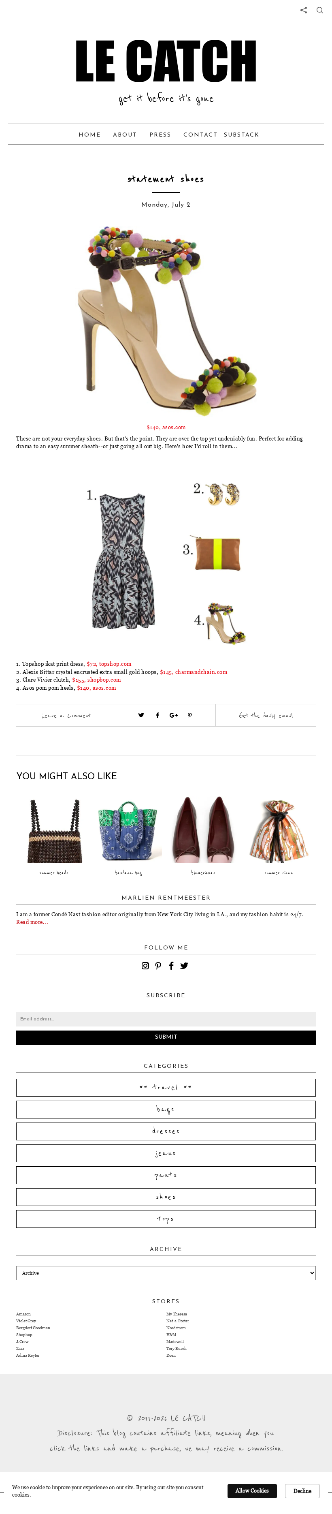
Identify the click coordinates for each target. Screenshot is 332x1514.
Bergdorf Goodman (33, 1327)
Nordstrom (176, 1327)
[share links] (304, 10)
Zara (20, 1348)
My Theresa (176, 1314)
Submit (166, 1037)
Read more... (32, 922)
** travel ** (166, 1088)
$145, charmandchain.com (194, 672)
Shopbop (24, 1334)
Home (90, 135)
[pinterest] (159, 967)
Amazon (23, 1314)
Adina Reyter (28, 1355)
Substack (242, 135)
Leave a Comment (66, 716)
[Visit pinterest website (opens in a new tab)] (63, 244)
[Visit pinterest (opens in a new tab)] (189, 715)
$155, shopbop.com (96, 679)
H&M (171, 1334)
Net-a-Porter (177, 1321)
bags (166, 1109)
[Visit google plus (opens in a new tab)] (173, 715)
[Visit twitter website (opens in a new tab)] (141, 715)
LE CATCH (166, 60)
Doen (171, 1355)
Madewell (175, 1341)
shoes (166, 1197)
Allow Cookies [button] (252, 1490)
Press (160, 135)
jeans (166, 1153)
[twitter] (185, 967)
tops (166, 1219)
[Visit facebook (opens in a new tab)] (157, 715)
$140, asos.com (166, 427)
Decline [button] (302, 1491)
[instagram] (146, 967)
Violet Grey (26, 1321)
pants (166, 1175)
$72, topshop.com (109, 664)
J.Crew (22, 1341)
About (125, 135)
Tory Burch (176, 1348)
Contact (200, 135)
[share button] (320, 10)
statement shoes (166, 179)
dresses (166, 1131)
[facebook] (172, 967)
